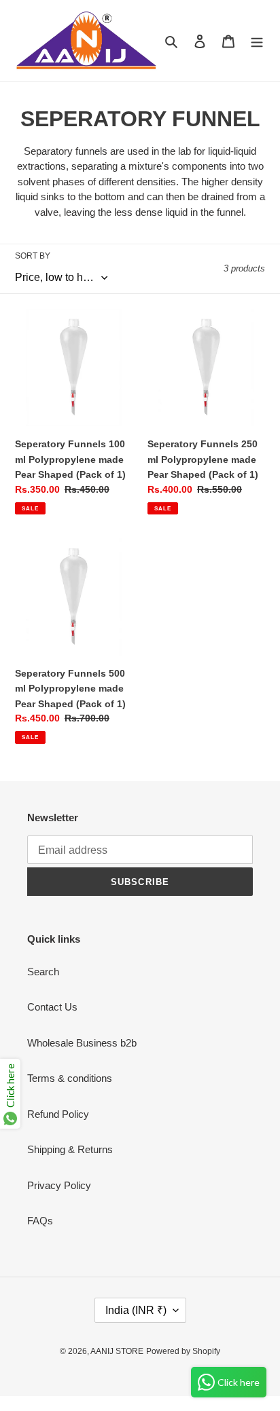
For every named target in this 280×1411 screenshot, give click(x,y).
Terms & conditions (69, 1078)
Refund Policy (58, 1114)
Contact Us (52, 1007)
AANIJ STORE (116, 1351)
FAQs (40, 1220)
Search (43, 971)
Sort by (32, 256)
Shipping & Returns (70, 1149)
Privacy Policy (59, 1185)
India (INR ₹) (136, 1310)
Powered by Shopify (183, 1351)
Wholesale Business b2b (82, 1043)
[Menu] (257, 41)
